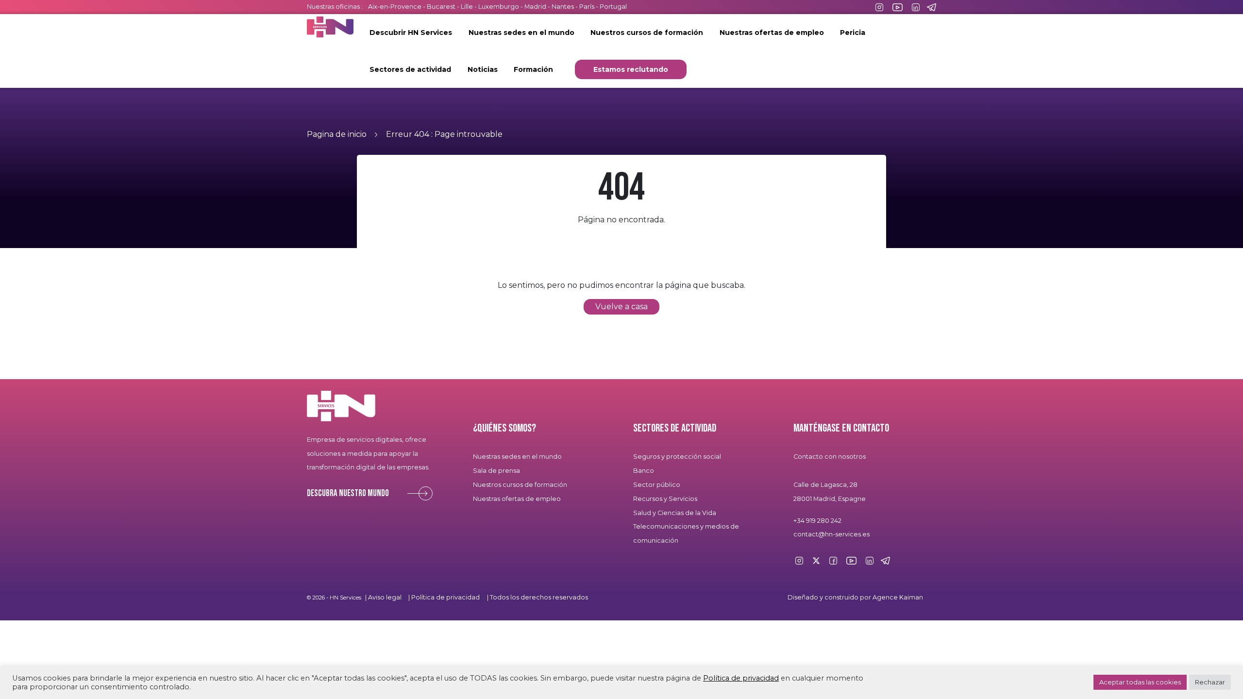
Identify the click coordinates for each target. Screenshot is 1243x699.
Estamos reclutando (630, 69)
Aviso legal (385, 597)
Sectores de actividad (410, 69)
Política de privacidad (445, 597)
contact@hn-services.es (831, 534)
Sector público (656, 484)
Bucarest (441, 6)
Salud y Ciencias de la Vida (674, 512)
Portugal (613, 6)
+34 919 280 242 (817, 520)
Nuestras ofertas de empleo (772, 32)
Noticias (483, 69)
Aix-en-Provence (394, 6)
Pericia (852, 32)
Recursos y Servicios (665, 498)
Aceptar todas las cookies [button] (1140, 682)
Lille (467, 6)
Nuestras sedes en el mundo (521, 32)
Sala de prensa (496, 470)
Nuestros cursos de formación (646, 32)
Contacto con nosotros (829, 456)
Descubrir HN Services (411, 32)
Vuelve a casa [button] (621, 306)
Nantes (563, 6)
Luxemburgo (499, 6)
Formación (533, 69)
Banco (643, 470)
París (587, 6)
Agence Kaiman (898, 597)
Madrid (535, 6)
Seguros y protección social (677, 456)
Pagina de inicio (337, 134)
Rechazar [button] (1210, 682)
